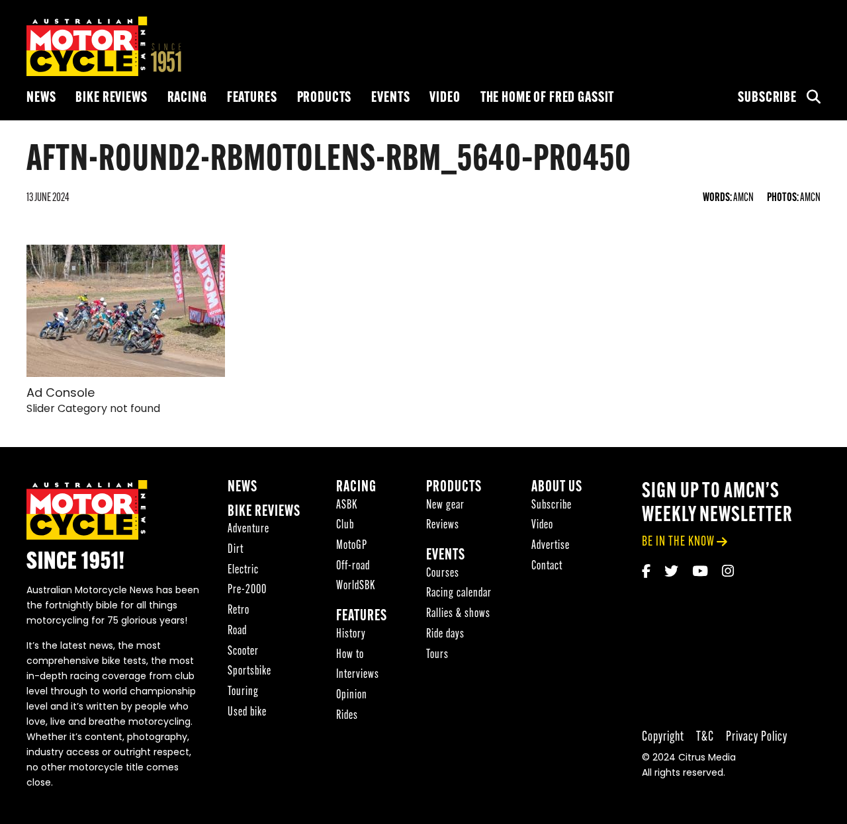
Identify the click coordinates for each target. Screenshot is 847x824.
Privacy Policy (756, 737)
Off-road (353, 566)
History (351, 634)
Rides (347, 716)
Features (252, 98)
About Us (556, 487)
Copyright (663, 737)
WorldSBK (355, 586)
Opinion (351, 695)
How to (350, 655)
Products (324, 98)
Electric (243, 570)
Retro (238, 610)
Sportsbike (249, 671)
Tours (437, 655)
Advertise (550, 546)
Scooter (243, 651)
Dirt (236, 550)
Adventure (248, 529)
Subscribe (767, 98)
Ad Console (60, 394)
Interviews (357, 675)
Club (345, 525)
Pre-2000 (247, 590)
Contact (546, 566)
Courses (442, 573)
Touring (243, 692)
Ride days (445, 634)
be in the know (678, 542)
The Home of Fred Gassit (547, 98)
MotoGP (351, 546)
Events (390, 98)
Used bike (247, 712)
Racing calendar (459, 593)
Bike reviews (111, 98)
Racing (187, 98)
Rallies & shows (458, 614)
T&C (705, 737)
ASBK (346, 505)
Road (237, 631)
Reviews (442, 525)
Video (444, 98)
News (41, 98)
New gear (445, 505)
